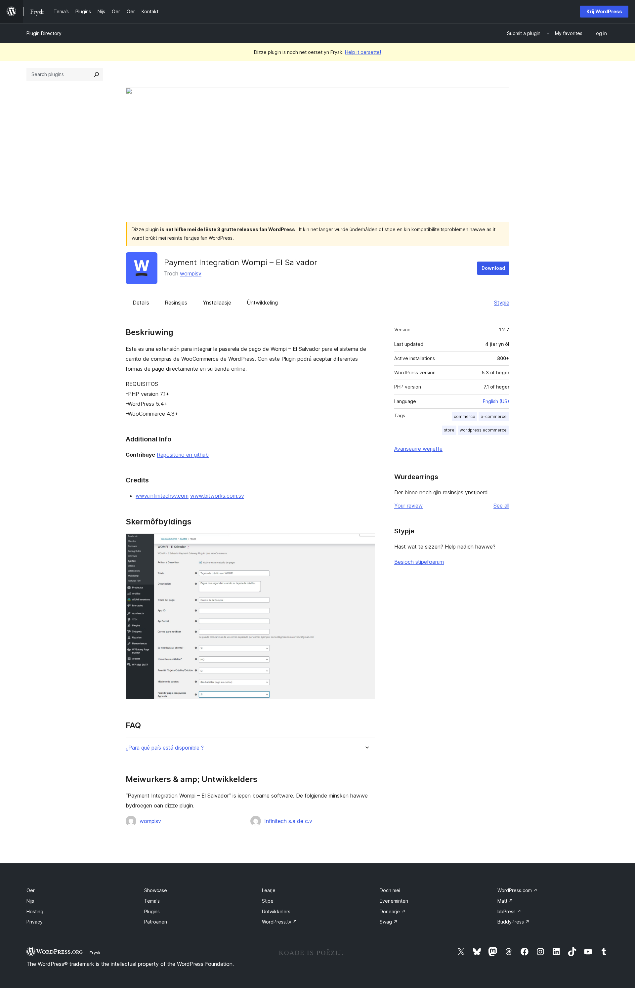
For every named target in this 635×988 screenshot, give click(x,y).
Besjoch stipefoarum (419, 561)
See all (501, 505)
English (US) (496, 401)
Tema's (152, 901)
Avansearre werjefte (418, 448)
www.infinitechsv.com (162, 495)
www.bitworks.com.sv (217, 495)
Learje (268, 890)
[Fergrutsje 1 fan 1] (366, 542)
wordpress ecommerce (483, 430)
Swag (389, 922)
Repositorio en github (183, 454)
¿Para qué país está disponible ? (165, 748)
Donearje (392, 911)
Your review (408, 505)
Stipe (268, 901)
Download (493, 268)
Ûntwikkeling (262, 302)
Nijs (30, 901)
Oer (30, 890)
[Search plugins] (96, 74)
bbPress (509, 911)
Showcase (155, 890)
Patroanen (155, 922)
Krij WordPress (604, 11)
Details (141, 302)
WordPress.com (517, 890)
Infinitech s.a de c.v (288, 821)
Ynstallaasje (217, 302)
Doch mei (390, 890)
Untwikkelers (276, 911)
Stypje (501, 302)
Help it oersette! (363, 52)
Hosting (34, 911)
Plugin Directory (44, 33)
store (449, 430)
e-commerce (494, 416)
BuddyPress (513, 922)
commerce (464, 416)
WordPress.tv (279, 922)
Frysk (95, 952)
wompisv (190, 273)
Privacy (34, 922)
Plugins (152, 911)
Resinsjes (176, 302)
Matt (505, 901)
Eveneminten (394, 901)
